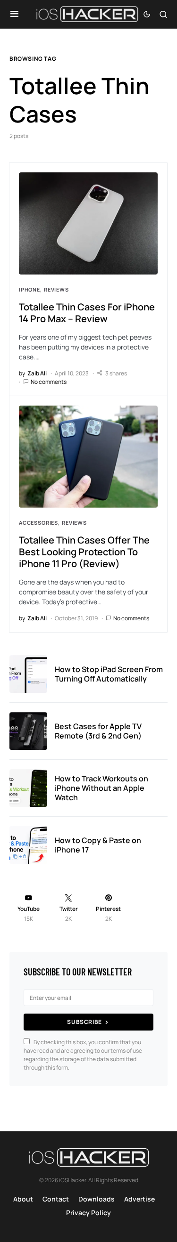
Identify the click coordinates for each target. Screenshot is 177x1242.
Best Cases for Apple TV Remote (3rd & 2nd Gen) (98, 731)
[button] (14, 14)
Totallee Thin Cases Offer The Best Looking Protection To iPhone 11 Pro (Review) (84, 552)
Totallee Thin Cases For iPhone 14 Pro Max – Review (87, 312)
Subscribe (84, 1022)
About (23, 1198)
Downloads (96, 1198)
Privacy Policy (88, 1212)
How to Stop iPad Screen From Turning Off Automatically (109, 674)
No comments (49, 382)
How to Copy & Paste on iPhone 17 (98, 845)
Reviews (56, 289)
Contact (55, 1198)
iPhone (29, 289)
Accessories (38, 522)
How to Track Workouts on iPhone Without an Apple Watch (101, 788)
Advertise (139, 1198)
